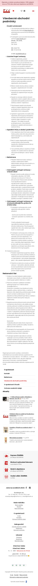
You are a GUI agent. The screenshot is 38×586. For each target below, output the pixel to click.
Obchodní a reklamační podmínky (19, 577)
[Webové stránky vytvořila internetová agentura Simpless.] (26, 582)
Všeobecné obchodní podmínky (15, 381)
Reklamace (8, 377)
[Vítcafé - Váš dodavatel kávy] (7, 11)
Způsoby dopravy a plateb (19, 526)
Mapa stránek (23, 575)
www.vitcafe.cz (28, 30)
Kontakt (7, 373)
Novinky (19, 506)
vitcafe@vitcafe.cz (21, 53)
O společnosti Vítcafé (11, 385)
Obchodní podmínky (19, 530)
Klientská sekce (19, 541)
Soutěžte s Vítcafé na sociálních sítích (21, 427)
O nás (19, 516)
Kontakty (19, 517)
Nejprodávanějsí (19, 508)
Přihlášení (19, 537)
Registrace (19, 539)
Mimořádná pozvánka (16, 437)
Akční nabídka (19, 505)
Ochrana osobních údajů (13, 388)
